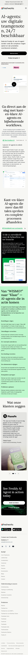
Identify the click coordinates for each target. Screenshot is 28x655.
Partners (3, 568)
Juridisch (3, 643)
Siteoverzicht (4, 651)
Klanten (3, 565)
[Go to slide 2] (15, 473)
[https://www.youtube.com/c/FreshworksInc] (13, 546)
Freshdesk (3, 618)
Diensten (3, 592)
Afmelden (18, 648)
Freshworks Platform (6, 632)
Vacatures (3, 563)
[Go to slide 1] (13, 473)
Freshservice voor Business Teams (9, 613)
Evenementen (4, 571)
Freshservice (4, 608)
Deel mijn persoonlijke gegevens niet (16, 645)
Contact (3, 579)
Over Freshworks (5, 555)
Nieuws (3, 576)
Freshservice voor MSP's (7, 610)
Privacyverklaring (10, 643)
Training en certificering (7, 589)
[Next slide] (18, 473)
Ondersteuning (4, 587)
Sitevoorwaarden (20, 643)
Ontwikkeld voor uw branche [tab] (13, 228)
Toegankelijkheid (10, 648)
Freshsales (3, 624)
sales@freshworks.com (6, 542)
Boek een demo (14, 53)
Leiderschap (4, 557)
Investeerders (4, 560)
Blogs (2, 573)
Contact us (4, 540)
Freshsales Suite (5, 627)
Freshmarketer (4, 629)
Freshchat (3, 621)
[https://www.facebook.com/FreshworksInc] (9, 546)
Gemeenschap (4, 597)
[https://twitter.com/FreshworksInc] (6, 546)
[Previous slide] (9, 473)
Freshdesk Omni (5, 616)
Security (3, 648)
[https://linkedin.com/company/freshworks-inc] (2, 546)
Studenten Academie (6, 595)
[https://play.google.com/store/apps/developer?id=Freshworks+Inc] (6, 530)
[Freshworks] (14, 525)
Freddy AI (3, 635)
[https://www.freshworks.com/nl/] (7, 8)
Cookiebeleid (4, 645)
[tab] (8, 140)
